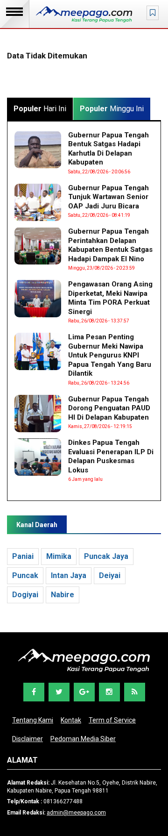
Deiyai (109, 575)
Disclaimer (27, 739)
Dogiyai (25, 594)
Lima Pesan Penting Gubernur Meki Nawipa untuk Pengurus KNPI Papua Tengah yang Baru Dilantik (109, 355)
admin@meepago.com (76, 812)
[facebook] (33, 692)
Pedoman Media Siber (83, 739)
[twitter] (59, 692)
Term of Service (112, 720)
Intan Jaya (68, 575)
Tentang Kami (32, 720)
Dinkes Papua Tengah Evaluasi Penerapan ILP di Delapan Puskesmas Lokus (111, 456)
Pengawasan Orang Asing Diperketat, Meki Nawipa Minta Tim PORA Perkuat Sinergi (110, 298)
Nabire (62, 594)
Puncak (25, 575)
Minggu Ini (112, 108)
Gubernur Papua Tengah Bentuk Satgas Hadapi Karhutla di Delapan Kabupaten (108, 149)
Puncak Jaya (106, 556)
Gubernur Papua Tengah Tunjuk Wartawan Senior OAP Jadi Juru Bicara (108, 197)
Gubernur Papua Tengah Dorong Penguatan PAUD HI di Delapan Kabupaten (109, 408)
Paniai (23, 556)
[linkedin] (109, 692)
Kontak (71, 720)
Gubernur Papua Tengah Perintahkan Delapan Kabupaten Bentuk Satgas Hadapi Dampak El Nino (110, 245)
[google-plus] (84, 692)
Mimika (58, 556)
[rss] (134, 692)
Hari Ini (40, 108)
